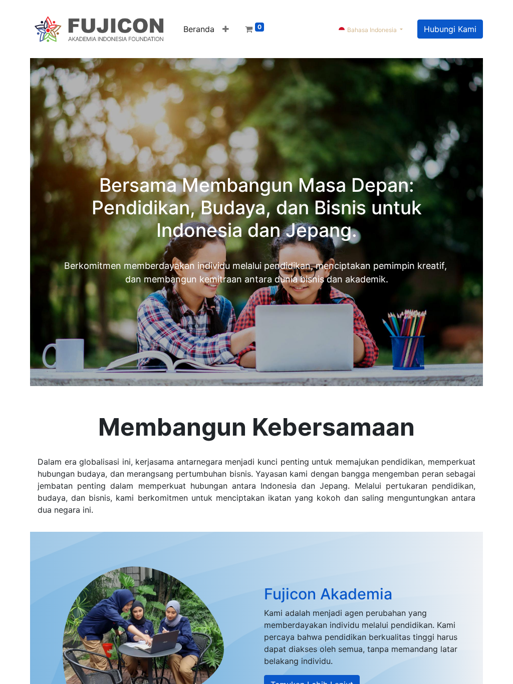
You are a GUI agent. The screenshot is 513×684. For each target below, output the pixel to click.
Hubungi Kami (450, 29)
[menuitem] (198, 29)
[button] (225, 29)
